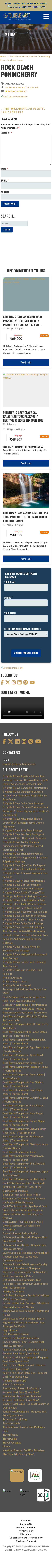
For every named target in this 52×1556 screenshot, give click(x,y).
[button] (47, 16)
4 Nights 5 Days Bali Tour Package (22, 884)
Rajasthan (11, 424)
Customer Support (13, 1260)
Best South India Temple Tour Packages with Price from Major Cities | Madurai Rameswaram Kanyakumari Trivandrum (25, 1008)
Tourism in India (11, 1423)
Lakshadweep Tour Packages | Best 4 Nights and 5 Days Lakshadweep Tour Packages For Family (24, 1322)
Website (5, 192)
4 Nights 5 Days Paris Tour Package (22, 907)
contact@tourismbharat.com (19, 764)
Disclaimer (26, 1534)
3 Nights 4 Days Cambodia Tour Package (25, 787)
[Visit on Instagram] (14, 683)
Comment (6, 133)
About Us (26, 1520)
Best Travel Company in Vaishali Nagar (24, 1179)
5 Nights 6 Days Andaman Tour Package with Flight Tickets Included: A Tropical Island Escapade (22, 323)
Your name (10, 582)
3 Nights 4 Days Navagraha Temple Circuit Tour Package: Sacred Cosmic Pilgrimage (23, 822)
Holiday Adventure (13, 1291)
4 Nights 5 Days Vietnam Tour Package (24, 915)
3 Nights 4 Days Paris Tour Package (22, 830)
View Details (26, 362)
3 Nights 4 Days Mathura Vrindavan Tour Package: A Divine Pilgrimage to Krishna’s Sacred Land (26, 810)
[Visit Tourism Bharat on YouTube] (32, 683)
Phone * (8, 597)
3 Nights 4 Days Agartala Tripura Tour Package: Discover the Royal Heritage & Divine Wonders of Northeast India (25, 779)
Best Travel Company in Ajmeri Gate (23, 1062)
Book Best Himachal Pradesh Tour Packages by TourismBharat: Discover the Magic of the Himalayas (24, 1198)
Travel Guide (10, 1438)
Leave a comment (16, 91)
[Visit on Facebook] (2, 683)
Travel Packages (12, 1442)
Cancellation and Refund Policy (20, 1233)
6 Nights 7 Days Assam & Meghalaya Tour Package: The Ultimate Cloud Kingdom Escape (25, 517)
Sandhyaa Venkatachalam (21, 87)
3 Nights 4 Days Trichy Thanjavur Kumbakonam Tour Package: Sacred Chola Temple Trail (23, 845)
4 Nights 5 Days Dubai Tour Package (23, 888)
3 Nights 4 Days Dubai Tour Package (23, 803)
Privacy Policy (26, 1530)
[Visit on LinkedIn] (19, 683)
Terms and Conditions (15, 1419)
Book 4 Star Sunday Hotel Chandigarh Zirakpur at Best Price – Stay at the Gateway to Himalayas (24, 1186)
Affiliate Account (12, 977)
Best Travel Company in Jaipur (20, 1151)
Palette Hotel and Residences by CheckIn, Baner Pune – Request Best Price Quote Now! (23, 1341)
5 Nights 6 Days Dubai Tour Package (23, 923)
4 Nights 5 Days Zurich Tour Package (23, 919)
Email (4, 180)
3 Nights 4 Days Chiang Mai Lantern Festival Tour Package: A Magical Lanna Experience (25, 795)
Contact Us (26, 1523)
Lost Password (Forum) (16, 1334)
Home (3, 56)
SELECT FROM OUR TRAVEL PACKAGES (22, 629)
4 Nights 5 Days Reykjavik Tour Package (25, 911)
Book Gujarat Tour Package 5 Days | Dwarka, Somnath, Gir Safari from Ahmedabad (23, 1225)
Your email (10, 613)
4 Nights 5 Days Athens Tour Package (24, 880)
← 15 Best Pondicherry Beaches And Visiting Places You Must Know (23, 110)
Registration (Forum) (14, 1380)
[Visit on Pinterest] (25, 683)
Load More (8, 211)
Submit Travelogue (13, 1384)
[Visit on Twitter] (7, 683)
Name (4, 168)
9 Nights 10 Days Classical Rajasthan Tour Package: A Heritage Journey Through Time (23, 416)
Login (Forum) (10, 1330)
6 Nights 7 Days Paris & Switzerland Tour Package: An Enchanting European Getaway (25, 938)
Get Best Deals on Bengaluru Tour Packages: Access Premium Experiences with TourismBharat (25, 1283)
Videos (6, 1446)
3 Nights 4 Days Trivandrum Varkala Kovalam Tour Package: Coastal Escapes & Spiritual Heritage (25, 857)
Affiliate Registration (14, 981)
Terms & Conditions (26, 1527)
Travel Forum (10, 1434)
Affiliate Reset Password (17, 985)
